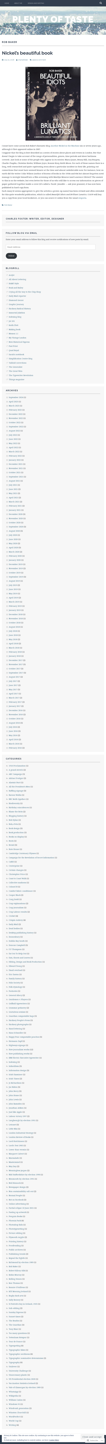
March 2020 (14, 552)
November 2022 (16, 418)
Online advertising (17, 1204)
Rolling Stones (15, 1279)
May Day (12, 1166)
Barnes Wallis (15, 795)
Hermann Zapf (15, 1041)
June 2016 (13, 731)
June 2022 (13, 439)
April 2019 (13, 597)
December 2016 (15, 710)
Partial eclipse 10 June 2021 (21, 1208)
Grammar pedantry (17, 1008)
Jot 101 (12, 321)
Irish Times (14, 1078)
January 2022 (15, 460)
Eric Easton (14, 974)
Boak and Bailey (16, 287)
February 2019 (15, 606)
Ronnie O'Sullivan (17, 1287)
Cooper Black (14, 895)
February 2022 (15, 456)
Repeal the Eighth (17, 1258)
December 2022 (15, 414)
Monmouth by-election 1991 (21, 1179)
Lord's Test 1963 (16, 1145)
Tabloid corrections (17, 363)
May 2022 (13, 443)
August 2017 (14, 677)
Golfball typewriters (18, 1003)
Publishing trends (17, 1254)
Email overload (15, 970)
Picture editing (15, 1233)
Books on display (16, 836)
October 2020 (14, 522)
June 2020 (13, 539)
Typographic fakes (17, 1350)
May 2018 (13, 639)
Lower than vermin (17, 1149)
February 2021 (15, 506)
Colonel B (13, 886)
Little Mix (13, 1129)
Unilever (13, 1366)
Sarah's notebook (16, 354)
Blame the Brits (16, 811)
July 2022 (13, 435)
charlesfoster (23, 60)
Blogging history (16, 816)
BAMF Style (14, 283)
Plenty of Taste (53, 19)
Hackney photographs (19, 1024)
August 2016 (14, 723)
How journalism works (19, 1049)
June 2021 (13, 489)
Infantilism (14, 1066)
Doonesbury (14, 937)
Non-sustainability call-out (21, 1191)
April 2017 (13, 693)
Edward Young (15, 966)
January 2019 (15, 610)
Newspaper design (17, 1187)
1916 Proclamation (17, 766)
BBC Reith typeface (17, 799)
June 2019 (13, 589)
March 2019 (14, 602)
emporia (82, 198)
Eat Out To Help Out (17, 953)
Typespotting (15, 1345)
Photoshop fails (16, 1224)
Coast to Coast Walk (17, 878)
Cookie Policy (54, 1440)
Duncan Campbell (17, 945)
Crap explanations (17, 903)
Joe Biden (13, 1087)
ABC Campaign (15, 774)
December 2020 (15, 514)
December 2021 (15, 464)
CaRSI (11, 861)
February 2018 (15, 652)
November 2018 (16, 618)
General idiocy (15, 995)
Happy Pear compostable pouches (24, 1037)
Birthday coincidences (19, 807)
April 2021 (13, 497)
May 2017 (13, 689)
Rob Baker (8, 205)
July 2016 (13, 727)
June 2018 (13, 635)
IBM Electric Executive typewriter (24, 1058)
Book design (14, 828)
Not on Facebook (16, 1199)
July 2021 (13, 485)
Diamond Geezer (16, 300)
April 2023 (13, 401)
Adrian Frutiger (16, 778)
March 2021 (14, 501)
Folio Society (14, 982)
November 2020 (16, 518)
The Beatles (14, 1320)
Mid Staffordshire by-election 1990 (24, 1174)
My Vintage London (17, 337)
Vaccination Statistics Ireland (22, 1383)
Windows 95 (14, 1404)
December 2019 (15, 564)
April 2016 (13, 739)
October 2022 (14, 422)
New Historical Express (19, 342)
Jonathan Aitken (16, 1108)
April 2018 (13, 643)
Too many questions (18, 1333)
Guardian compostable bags (21, 1016)
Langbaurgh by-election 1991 (22, 1120)
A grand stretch (16, 770)
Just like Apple (15, 1112)
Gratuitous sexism (17, 1012)
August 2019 (14, 581)
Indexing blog (15, 317)
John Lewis (14, 1099)
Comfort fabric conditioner (21, 891)
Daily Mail (13, 924)
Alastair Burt (14, 782)
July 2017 (13, 681)
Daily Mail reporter (17, 296)
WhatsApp (13, 1391)
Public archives (16, 1249)
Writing (12, 1425)
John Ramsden (15, 1104)
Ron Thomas (14, 1283)
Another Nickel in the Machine (65, 145)
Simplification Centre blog (20, 358)
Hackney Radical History (20, 308)
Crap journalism (16, 907)
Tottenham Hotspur (17, 1337)
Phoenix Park (15, 1220)
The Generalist (15, 367)
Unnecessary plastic (18, 1375)
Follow (11, 256)
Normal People (15, 1195)
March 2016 (14, 743)
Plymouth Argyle (16, 1237)
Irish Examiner (15, 1074)
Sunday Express (16, 1312)
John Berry (14, 1091)
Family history (15, 978)
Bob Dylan (13, 820)
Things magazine (16, 379)
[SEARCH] (101, 3)
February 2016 (15, 748)
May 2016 (13, 735)
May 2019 (13, 593)
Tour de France (15, 1341)
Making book (14, 329)
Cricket (12, 916)
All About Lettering (17, 279)
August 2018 (14, 627)
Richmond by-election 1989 (21, 1262)
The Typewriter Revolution (21, 375)
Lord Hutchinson (16, 1141)
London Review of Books (20, 1137)
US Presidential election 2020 (22, 1379)
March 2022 (14, 451)
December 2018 (15, 614)
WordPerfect (14, 1416)
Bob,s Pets (13, 824)
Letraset (12, 1124)
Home (7, 3)
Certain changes (16, 870)
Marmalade (14, 1158)
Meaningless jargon (18, 1170)
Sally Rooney (14, 1300)
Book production (16, 832)
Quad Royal (14, 350)
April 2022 (13, 447)
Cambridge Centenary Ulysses (22, 853)
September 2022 (16, 426)
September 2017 (16, 673)
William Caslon (16, 1400)
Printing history (16, 1241)
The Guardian (15, 1325)
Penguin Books (15, 1216)
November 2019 (16, 568)
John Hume (14, 1095)
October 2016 (14, 718)
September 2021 (16, 476)
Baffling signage (16, 790)
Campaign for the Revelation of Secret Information (31, 857)
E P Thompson (15, 949)
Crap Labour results (18, 912)
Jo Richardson (15, 1083)
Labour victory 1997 (18, 1116)
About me (18, 3)
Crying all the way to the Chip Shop (25, 292)
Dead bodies (14, 928)
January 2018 (15, 656)
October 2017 (14, 668)
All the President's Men (19, 786)
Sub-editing (14, 1308)
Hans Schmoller (16, 1033)
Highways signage (17, 1045)
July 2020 (13, 535)
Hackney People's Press (19, 1020)
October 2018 (14, 622)
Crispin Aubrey (16, 920)
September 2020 (16, 526)
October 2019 (14, 572)
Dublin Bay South (17, 941)
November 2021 (16, 468)
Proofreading (15, 1245)
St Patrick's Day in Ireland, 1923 (23, 1304)
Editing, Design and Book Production (25, 962)
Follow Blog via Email (21, 233)
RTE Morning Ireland (18, 1291)
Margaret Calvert (16, 1153)
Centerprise (14, 866)
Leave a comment (39, 60)
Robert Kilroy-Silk (17, 1270)
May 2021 (13, 493)
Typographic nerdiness (19, 1354)
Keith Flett (13, 325)
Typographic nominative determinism (26, 1358)
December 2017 (15, 660)
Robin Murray (15, 1275)
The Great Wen (15, 371)
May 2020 (13, 543)
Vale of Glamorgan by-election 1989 (25, 1387)
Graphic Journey (16, 304)
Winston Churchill (17, 1412)
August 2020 (14, 531)
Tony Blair (13, 1329)
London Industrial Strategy (21, 1133)
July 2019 (13, 585)
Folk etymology (15, 987)
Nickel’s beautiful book (27, 53)
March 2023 (14, 405)
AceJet (11, 275)
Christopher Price (17, 874)
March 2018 (14, 648)
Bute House (14, 849)
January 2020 (15, 560)
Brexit (11, 845)
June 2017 (13, 685)
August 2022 (14, 430)
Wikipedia (13, 1396)
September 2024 (16, 397)
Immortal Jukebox (17, 312)
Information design (17, 1070)
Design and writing (36, 3)
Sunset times (14, 1316)
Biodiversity (14, 803)
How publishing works (19, 1053)
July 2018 (13, 631)
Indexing (13, 1062)
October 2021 (14, 472)
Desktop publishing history (21, 932)
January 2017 (15, 706)
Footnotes (13, 991)
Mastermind (14, 1162)
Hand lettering (15, 1028)
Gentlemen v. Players (18, 999)
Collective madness (17, 882)
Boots (11, 841)
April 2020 (13, 547)
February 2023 (15, 410)
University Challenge (18, 1371)
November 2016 (16, 714)
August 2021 (14, 481)
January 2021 (15, 510)
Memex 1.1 (13, 333)
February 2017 (15, 702)
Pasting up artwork (17, 1212)
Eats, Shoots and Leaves (19, 957)
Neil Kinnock (15, 1183)
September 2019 (16, 577)
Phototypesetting (16, 1229)
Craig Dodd (14, 899)
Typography (14, 1362)
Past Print (13, 346)
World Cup (13, 1421)
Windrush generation (19, 1408)
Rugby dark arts (16, 1295)
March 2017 (14, 697)
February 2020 (15, 556)
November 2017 (16, 664)
